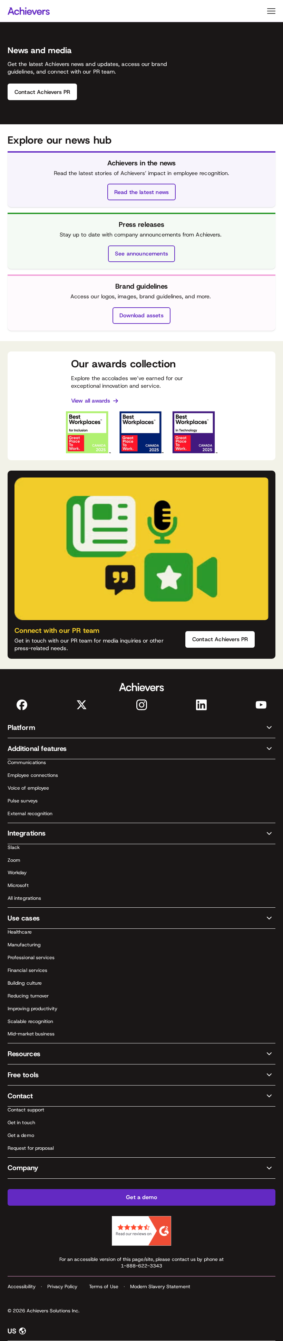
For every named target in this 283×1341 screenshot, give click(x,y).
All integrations (24, 898)
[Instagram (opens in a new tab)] (141, 705)
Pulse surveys (23, 801)
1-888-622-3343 (142, 1266)
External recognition (30, 813)
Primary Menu (271, 11)
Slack (14, 847)
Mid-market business (31, 1034)
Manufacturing (24, 945)
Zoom (14, 860)
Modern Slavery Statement (160, 1286)
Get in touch (21, 1122)
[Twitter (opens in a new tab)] (81, 705)
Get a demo (21, 1135)
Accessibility (22, 1286)
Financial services (27, 970)
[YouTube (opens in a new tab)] (261, 705)
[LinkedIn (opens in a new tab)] (201, 705)
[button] (141, 727)
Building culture (25, 983)
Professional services (31, 957)
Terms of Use (103, 1286)
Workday (17, 872)
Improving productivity (33, 1008)
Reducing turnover (28, 996)
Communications (27, 762)
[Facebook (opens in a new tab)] (22, 705)
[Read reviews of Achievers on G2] (141, 1231)
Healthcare (20, 932)
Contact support (26, 1110)
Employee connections (33, 775)
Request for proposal (31, 1148)
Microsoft (18, 885)
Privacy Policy (62, 1286)
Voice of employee (28, 788)
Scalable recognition (30, 1021)
